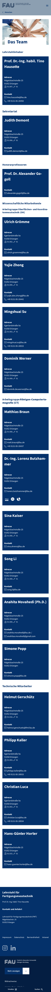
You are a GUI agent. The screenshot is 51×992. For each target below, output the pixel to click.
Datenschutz (19, 937)
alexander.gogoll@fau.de (18, 193)
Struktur (11, 989)
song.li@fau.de (13, 589)
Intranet (45, 937)
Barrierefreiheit (33, 937)
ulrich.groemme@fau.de (18, 252)
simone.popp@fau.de (16, 675)
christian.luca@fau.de (16, 817)
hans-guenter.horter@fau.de (19, 864)
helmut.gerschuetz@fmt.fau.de (21, 727)
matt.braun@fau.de (16, 442)
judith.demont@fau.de (17, 151)
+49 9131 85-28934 (15, 821)
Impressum (6, 937)
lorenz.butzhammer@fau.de (19, 491)
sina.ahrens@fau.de (16, 546)
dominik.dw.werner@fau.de (19, 389)
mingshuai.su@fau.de (16, 342)
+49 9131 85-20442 (15, 299)
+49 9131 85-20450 (15, 101)
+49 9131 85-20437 (15, 446)
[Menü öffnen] (47, 5)
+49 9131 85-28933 (15, 346)
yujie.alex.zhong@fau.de (18, 295)
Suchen (37, 989)
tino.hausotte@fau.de (17, 97)
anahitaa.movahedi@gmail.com (21, 636)
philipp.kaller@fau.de (16, 770)
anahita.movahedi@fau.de (19, 632)
